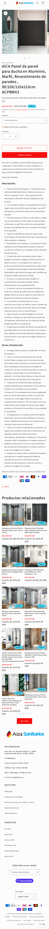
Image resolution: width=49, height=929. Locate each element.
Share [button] (6, 486)
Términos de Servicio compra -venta (19, 802)
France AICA (9, 840)
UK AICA (8, 829)
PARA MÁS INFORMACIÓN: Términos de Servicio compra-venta (23, 471)
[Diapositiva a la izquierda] (19, 58)
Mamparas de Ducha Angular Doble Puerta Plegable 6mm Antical (13, 572)
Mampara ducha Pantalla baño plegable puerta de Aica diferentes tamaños (36, 530)
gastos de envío (22, 109)
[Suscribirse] (37, 872)
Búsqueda (9, 791)
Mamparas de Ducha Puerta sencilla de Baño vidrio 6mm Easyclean (36, 697)
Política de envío (38, 920)
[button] (5, 3)
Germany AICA (10, 845)
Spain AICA (9, 856)
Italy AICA (8, 834)
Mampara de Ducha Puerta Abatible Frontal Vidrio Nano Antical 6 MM (36, 655)
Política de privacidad (37, 917)
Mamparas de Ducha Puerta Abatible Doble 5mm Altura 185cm (12, 530)
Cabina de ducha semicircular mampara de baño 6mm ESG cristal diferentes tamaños (12, 702)
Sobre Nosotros (11, 813)
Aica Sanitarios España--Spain (22, 913)
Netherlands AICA (12, 851)
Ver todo (24, 721)
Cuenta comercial (12, 808)
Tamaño (5, 115)
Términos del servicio (14, 920)
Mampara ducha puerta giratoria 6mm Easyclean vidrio (11, 613)
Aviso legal (27, 920)
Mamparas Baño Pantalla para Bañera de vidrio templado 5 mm (34, 572)
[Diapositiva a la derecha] (29, 58)
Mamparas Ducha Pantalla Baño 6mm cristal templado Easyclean (35, 613)
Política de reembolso (20, 917)
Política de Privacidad (14, 797)
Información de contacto (25, 924)
